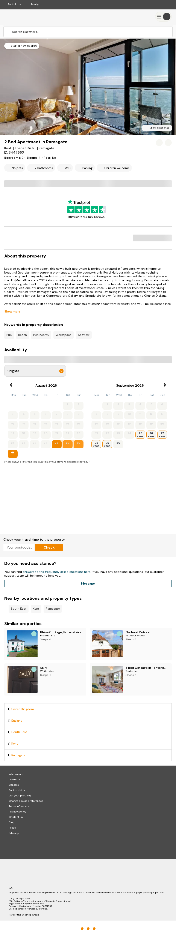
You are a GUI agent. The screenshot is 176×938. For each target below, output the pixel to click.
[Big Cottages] (17, 16)
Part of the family (23, 4)
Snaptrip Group (30, 914)
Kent (36, 608)
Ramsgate (53, 608)
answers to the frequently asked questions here (56, 572)
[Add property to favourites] (159, 142)
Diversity (14, 779)
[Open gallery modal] (88, 87)
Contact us (16, 817)
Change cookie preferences (26, 801)
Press (12, 827)
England (17, 721)
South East (18, 608)
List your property (20, 795)
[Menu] (163, 17)
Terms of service (19, 806)
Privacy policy (17, 811)
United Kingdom (22, 709)
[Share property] (168, 142)
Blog (11, 822)
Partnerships (17, 790)
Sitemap (14, 833)
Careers (14, 785)
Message (88, 583)
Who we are (16, 774)
